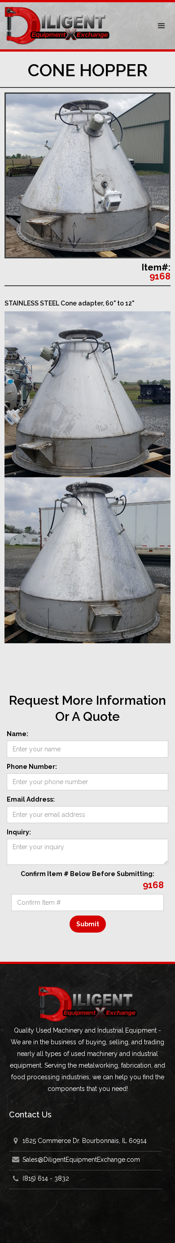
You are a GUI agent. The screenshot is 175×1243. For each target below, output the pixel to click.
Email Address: (31, 799)
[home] (74, 26)
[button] (161, 26)
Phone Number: (32, 766)
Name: (17, 733)
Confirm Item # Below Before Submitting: (87, 873)
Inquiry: (19, 832)
